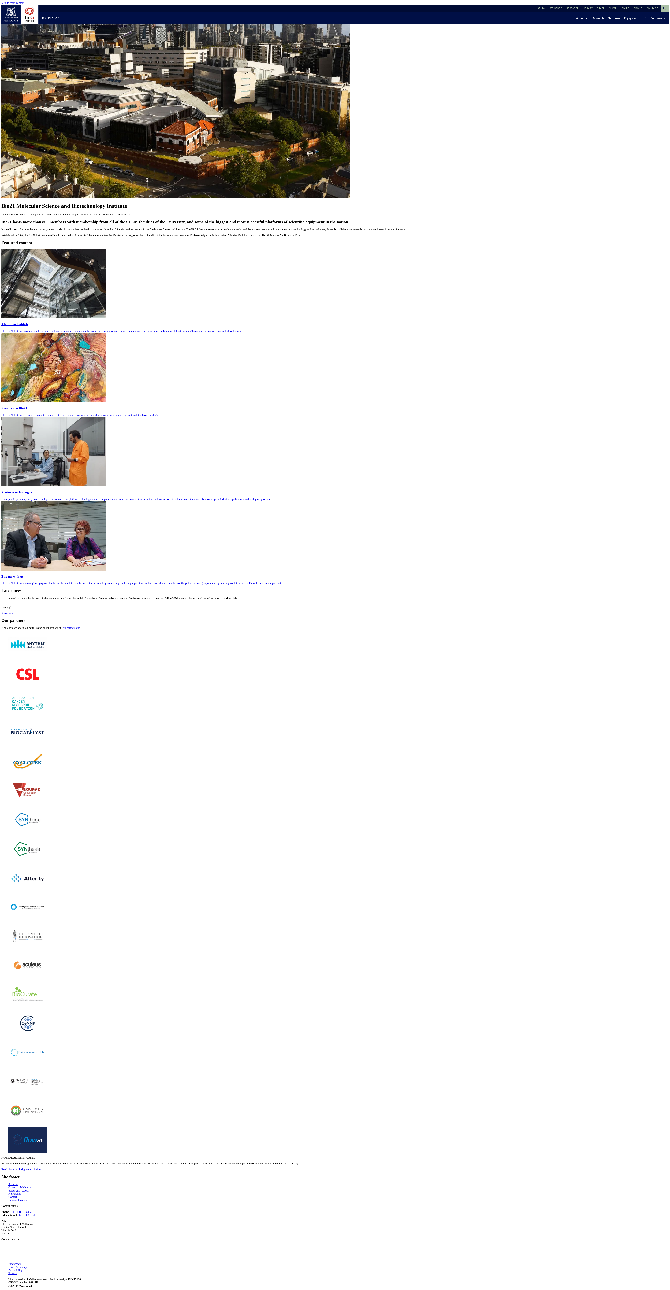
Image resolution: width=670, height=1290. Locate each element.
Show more (7, 612)
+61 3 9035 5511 (27, 1215)
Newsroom (14, 1193)
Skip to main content (12, 2)
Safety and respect (18, 1190)
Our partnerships (71, 627)
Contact (12, 1196)
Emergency (14, 1263)
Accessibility (15, 1270)
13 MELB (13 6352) (21, 1211)
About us (13, 1184)
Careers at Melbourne (20, 1187)
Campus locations (18, 1200)
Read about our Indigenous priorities (21, 1169)
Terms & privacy (17, 1267)
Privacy (12, 1273)
